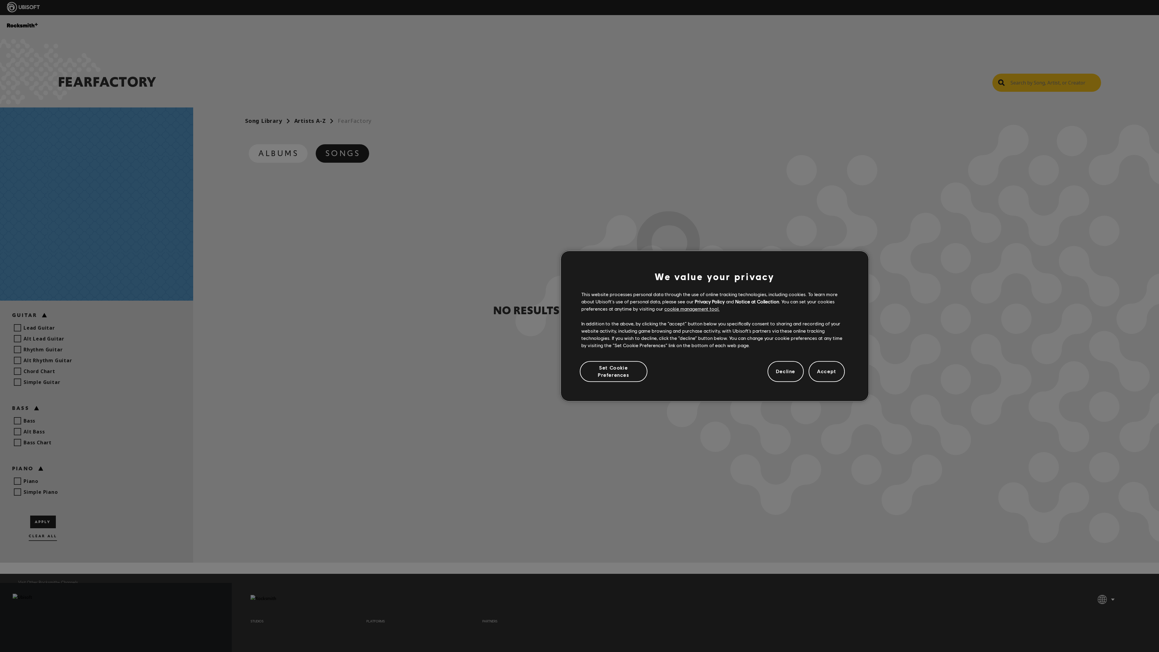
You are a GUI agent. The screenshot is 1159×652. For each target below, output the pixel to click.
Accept (826, 371)
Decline (785, 371)
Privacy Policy (710, 301)
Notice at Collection (757, 301)
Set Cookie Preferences (613, 371)
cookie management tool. (692, 309)
